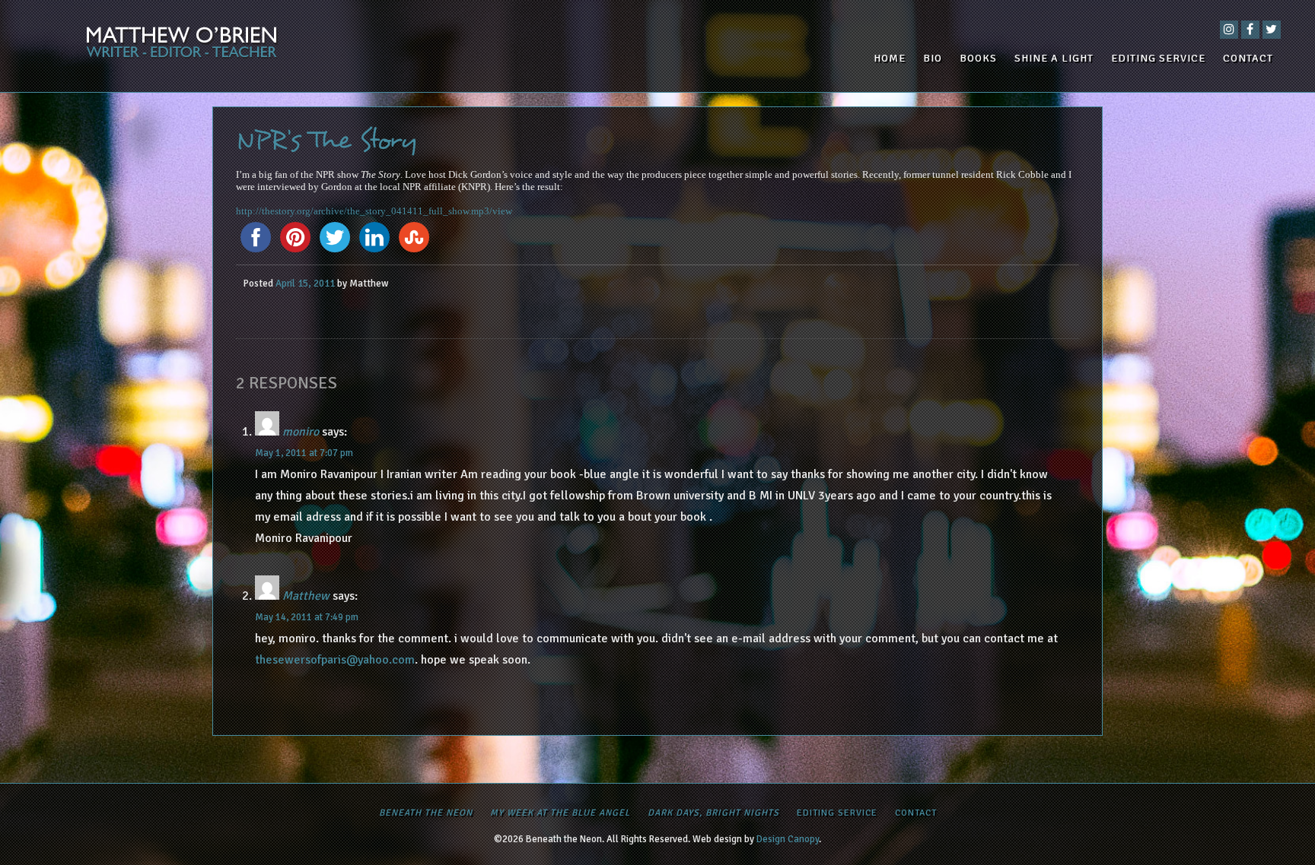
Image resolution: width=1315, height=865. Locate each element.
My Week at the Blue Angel (560, 813)
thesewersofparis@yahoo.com (335, 659)
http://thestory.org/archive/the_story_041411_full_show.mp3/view (374, 211)
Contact (1248, 58)
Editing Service (1158, 58)
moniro (300, 431)
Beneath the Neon (426, 813)
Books (978, 58)
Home (890, 58)
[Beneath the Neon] (234, 46)
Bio (932, 58)
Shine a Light (1054, 58)
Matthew (306, 596)
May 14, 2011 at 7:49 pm (306, 617)
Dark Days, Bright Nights (713, 813)
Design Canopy (787, 839)
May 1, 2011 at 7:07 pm (304, 453)
